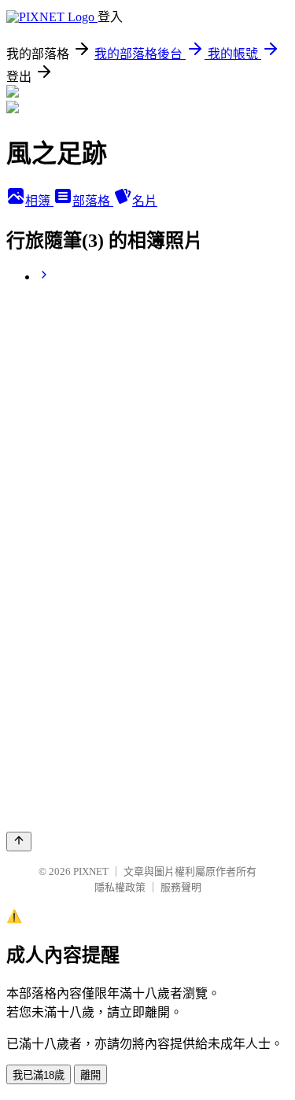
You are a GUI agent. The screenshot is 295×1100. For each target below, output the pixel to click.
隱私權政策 (120, 887)
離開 (90, 1075)
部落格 (92, 201)
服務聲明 (180, 887)
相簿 (39, 201)
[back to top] (18, 841)
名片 (144, 201)
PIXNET (91, 871)
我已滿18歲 (39, 1075)
